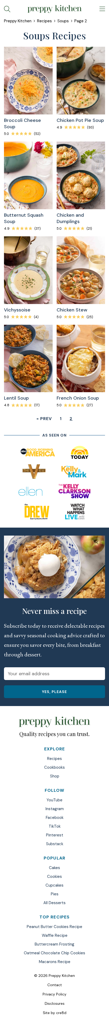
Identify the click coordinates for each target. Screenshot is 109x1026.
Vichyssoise (17, 310)
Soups (63, 21)
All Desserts (54, 902)
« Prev (44, 418)
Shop (54, 776)
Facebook (54, 817)
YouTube (54, 800)
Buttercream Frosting (54, 944)
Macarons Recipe (54, 961)
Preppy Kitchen (17, 21)
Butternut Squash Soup (23, 218)
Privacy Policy (54, 994)
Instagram (55, 808)
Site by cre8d (54, 1012)
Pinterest (54, 835)
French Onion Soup (78, 398)
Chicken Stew (72, 310)
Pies (54, 894)
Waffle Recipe (54, 935)
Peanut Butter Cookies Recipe (54, 926)
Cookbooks (54, 767)
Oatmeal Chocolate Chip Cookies (54, 953)
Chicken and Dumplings (70, 218)
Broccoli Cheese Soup (22, 123)
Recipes (44, 21)
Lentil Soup (16, 398)
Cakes (54, 867)
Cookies (54, 876)
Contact (54, 984)
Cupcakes (54, 885)
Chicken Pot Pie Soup (80, 120)
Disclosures (55, 1003)
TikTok (55, 826)
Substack (54, 844)
